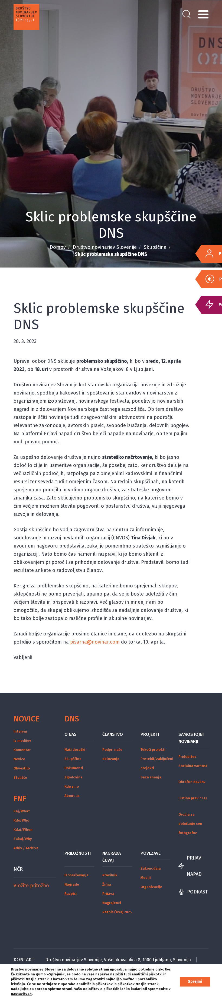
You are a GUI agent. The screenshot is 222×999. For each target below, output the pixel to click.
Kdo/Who (21, 820)
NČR (18, 869)
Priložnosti (77, 853)
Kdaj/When (23, 830)
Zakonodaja (151, 868)
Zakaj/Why (23, 839)
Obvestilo (22, 768)
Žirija (106, 884)
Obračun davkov (191, 782)
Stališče (20, 777)
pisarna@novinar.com (95, 642)
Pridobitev (187, 757)
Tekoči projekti (153, 749)
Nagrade (71, 884)
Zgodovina (73, 777)
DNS (71, 719)
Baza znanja (151, 777)
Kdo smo (71, 786)
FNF (20, 798)
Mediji (146, 878)
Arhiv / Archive (26, 848)
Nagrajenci (111, 903)
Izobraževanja (76, 875)
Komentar (22, 750)
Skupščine (155, 247)
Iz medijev (22, 741)
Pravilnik (109, 875)
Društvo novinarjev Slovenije (105, 247)
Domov (58, 247)
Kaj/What (22, 811)
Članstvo (112, 734)
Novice (27, 719)
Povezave (151, 853)
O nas (70, 734)
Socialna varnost (192, 766)
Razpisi (70, 894)
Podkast (197, 892)
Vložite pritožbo (31, 886)
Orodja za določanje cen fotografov (190, 823)
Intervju (20, 731)
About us (71, 796)
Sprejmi (195, 981)
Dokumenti (73, 768)
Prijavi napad (195, 866)
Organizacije (151, 887)
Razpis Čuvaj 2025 (117, 912)
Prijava (108, 894)
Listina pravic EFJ (192, 798)
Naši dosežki (74, 749)
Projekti (150, 734)
